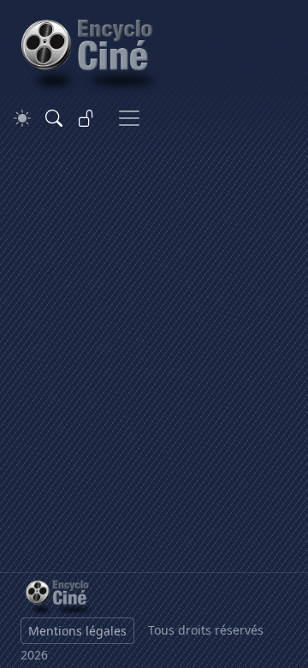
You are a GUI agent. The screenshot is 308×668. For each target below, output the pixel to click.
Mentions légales (77, 631)
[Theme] (22, 118)
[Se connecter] (86, 118)
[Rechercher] (54, 118)
